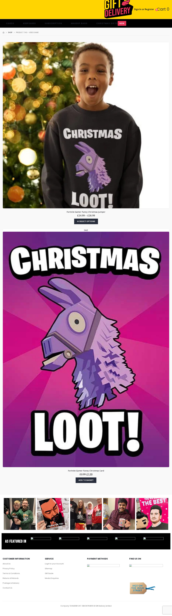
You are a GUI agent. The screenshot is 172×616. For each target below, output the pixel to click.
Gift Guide (49, 573)
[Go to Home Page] (3, 32)
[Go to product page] (86, 125)
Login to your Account (54, 563)
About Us (6, 563)
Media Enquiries (52, 578)
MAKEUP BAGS (79, 23)
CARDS (10, 23)
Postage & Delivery (11, 583)
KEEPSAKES (29, 23)
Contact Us (7, 588)
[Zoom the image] (41, 538)
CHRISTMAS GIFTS (110, 23)
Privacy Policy (9, 568)
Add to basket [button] (86, 480)
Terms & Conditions (11, 573)
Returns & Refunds (11, 578)
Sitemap (48, 568)
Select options (87, 221)
